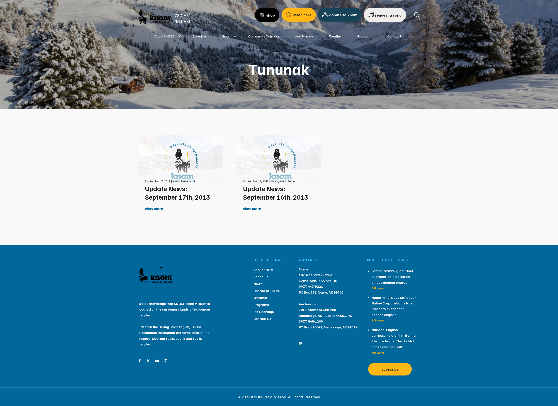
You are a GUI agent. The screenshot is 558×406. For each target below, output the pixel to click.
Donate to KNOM (266, 291)
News (225, 36)
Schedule (199, 36)
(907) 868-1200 (311, 321)
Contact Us (395, 36)
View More (154, 208)
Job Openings (263, 311)
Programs (364, 36)
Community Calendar (263, 36)
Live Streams (304, 36)
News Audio (189, 181)
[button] (179, 36)
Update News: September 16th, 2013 (275, 192)
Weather (335, 36)
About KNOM (164, 36)
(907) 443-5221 (311, 286)
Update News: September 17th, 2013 (177, 192)
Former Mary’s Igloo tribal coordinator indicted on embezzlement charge (392, 277)
